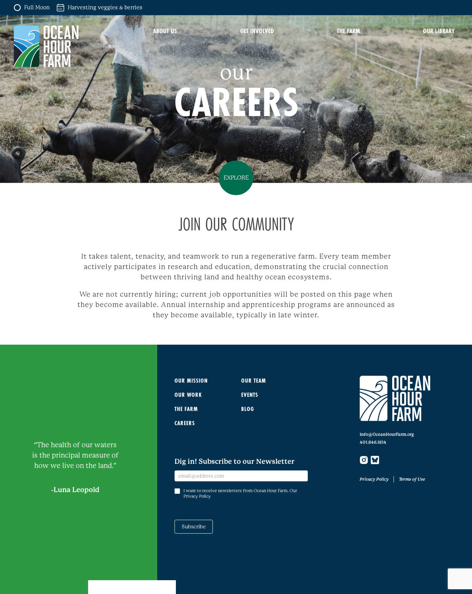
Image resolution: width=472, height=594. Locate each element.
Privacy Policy (374, 479)
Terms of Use (412, 479)
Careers (184, 423)
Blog (247, 409)
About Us (165, 30)
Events (249, 395)
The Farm (348, 30)
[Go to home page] (395, 398)
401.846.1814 (373, 442)
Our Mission (191, 380)
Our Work (188, 395)
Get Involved (257, 30)
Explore (236, 177)
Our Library (439, 30)
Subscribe (194, 527)
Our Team (253, 380)
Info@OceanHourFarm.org (387, 434)
